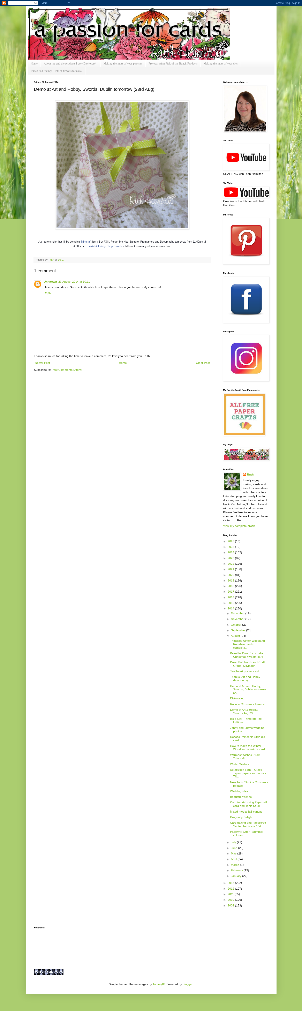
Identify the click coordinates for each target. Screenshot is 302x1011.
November (238, 619)
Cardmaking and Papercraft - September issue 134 (249, 824)
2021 (231, 569)
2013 (231, 882)
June (234, 848)
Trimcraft (86, 241)
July (234, 842)
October (236, 624)
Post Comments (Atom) (67, 369)
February (237, 870)
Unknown (50, 281)
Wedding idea (239, 791)
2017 (231, 591)
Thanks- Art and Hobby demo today (245, 678)
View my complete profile (239, 525)
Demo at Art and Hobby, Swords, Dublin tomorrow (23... (248, 689)
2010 (231, 899)
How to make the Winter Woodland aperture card (247, 747)
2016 (231, 597)
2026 (231, 541)
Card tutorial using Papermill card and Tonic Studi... (248, 804)
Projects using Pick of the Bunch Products (173, 63)
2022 (231, 563)
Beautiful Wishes (241, 796)
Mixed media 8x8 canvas (246, 811)
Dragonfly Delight (241, 817)
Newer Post (42, 362)
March (235, 864)
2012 (231, 888)
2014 (231, 608)
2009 (231, 905)
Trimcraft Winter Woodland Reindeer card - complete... (247, 644)
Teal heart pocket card (244, 671)
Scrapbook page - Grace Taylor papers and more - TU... (248, 773)
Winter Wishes (239, 764)
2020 (231, 575)
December (238, 613)
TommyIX (159, 984)
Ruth (51, 259)
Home (34, 63)
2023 (231, 558)
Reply (47, 293)
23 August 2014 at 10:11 (74, 281)
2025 (231, 546)
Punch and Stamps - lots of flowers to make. (56, 71)
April (234, 859)
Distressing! (237, 698)
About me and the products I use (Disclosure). (70, 63)
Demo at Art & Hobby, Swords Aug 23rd (244, 711)
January (236, 875)
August (236, 635)
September (238, 630)
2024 (231, 552)
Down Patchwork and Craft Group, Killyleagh (247, 664)
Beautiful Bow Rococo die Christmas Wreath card (246, 655)
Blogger (187, 984)
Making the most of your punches (123, 63)
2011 (231, 894)
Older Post (203, 362)
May (234, 853)
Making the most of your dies (221, 63)
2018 (231, 586)
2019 (231, 580)
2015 (231, 603)
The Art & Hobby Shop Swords (104, 246)
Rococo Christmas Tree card (248, 704)
